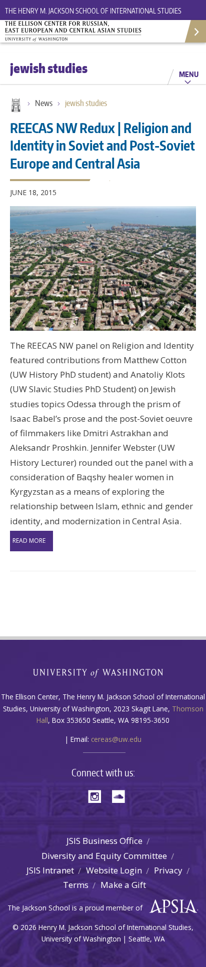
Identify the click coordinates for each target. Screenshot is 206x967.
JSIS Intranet (50, 870)
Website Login (114, 870)
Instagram (98, 795)
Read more (29, 540)
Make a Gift (123, 884)
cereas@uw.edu (116, 739)
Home (15, 106)
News (43, 103)
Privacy (168, 870)
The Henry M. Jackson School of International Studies (93, 11)
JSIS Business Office (104, 840)
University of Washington (103, 672)
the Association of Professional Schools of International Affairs (170, 906)
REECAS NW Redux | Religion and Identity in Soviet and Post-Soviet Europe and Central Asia (102, 145)
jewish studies (86, 103)
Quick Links (195, 31)
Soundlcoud (121, 795)
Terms (75, 884)
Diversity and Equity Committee (104, 855)
